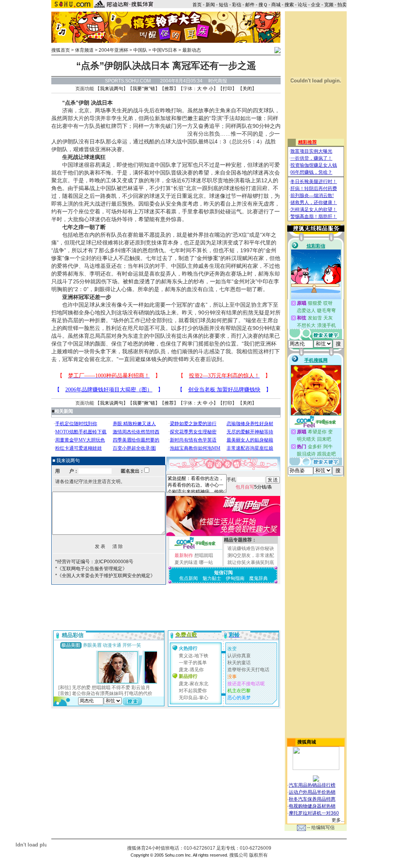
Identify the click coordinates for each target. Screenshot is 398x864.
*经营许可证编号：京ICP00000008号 (94, 561)
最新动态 (191, 50)
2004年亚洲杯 (113, 50)
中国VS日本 (164, 50)
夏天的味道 (186, 562)
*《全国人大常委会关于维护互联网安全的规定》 (105, 575)
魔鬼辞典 (258, 578)
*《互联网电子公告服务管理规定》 (91, 568)
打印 (227, 88)
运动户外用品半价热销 (312, 792)
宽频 (328, 4)
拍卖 (342, 4)
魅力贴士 (211, 578)
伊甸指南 (235, 578)
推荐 (169, 88)
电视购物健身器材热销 (312, 806)
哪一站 (206, 562)
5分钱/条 (254, 487)
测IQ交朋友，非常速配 (250, 555)
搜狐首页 (60, 50)
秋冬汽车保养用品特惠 (312, 799)
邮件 (250, 4)
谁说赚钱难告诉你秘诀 (250, 548)
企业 (315, 4)
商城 (276, 4)
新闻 (210, 4)
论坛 (302, 4)
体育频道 (84, 50)
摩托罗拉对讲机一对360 (314, 813)
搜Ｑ (262, 4)
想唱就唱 (203, 555)
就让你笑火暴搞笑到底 (250, 562)
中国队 (140, 50)
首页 (197, 4)
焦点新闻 (188, 578)
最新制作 (184, 555)
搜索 (289, 4)
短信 (223, 4)
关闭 (247, 88)
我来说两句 (111, 88)
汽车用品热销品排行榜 (312, 785)
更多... (338, 820)
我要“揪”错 (144, 88)
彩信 (236, 4)
